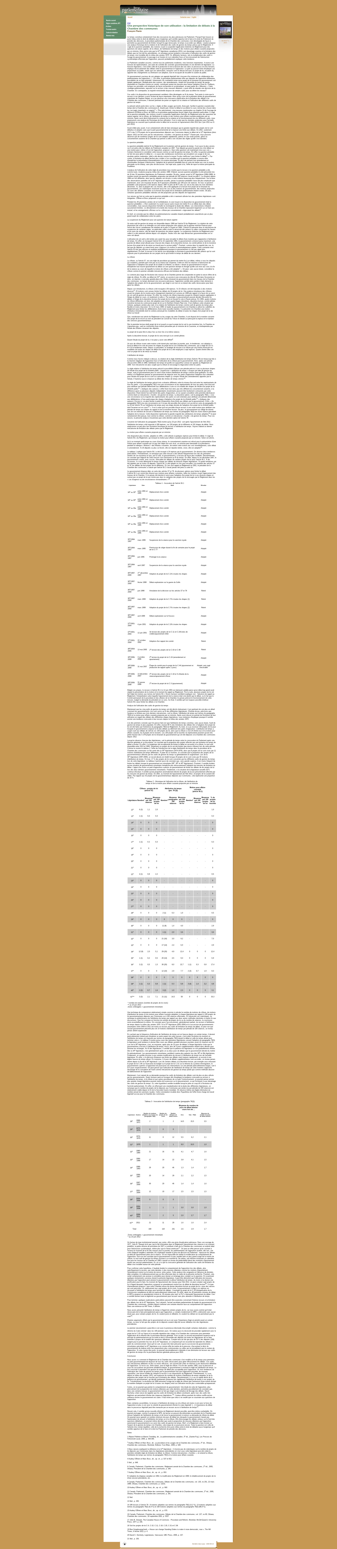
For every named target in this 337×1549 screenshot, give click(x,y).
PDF (129, 23)
